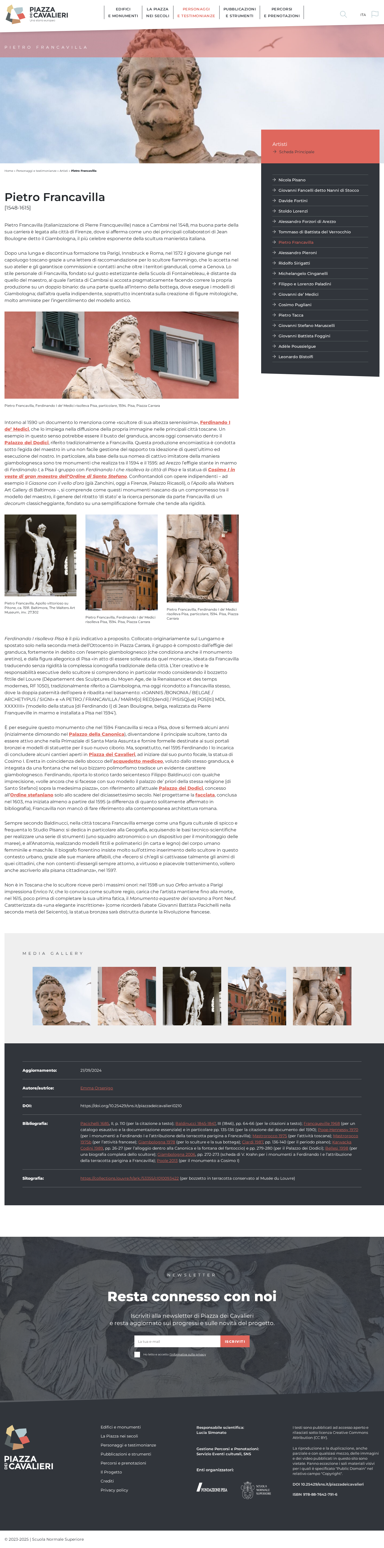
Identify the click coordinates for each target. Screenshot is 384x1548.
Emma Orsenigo (96, 1088)
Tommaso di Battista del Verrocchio (315, 231)
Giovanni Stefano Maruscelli (307, 325)
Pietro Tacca (291, 315)
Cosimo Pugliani (295, 304)
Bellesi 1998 (336, 1148)
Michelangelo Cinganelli (303, 273)
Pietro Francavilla (296, 242)
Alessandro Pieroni (298, 252)
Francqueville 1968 (322, 1123)
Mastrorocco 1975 (269, 1135)
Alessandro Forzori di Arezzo (307, 221)
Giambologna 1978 (156, 1142)
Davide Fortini (293, 200)
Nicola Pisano (292, 179)
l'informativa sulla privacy (188, 1354)
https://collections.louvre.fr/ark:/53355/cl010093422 (129, 1178)
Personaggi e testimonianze (196, 12)
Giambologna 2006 (176, 1154)
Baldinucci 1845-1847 (195, 1123)
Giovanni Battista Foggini (304, 336)
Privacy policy (114, 1490)
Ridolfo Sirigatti (294, 263)
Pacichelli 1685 (94, 1123)
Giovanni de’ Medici (299, 294)
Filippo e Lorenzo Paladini (305, 283)
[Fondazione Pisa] (211, 1487)
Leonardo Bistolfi (296, 356)
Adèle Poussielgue (297, 346)
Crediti (107, 1481)
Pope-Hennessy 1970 (338, 1129)
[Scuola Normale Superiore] (256, 1489)
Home (8, 171)
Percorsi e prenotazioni (282, 12)
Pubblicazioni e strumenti (239, 12)
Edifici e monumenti (123, 12)
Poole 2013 (167, 1160)
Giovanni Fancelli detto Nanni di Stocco (319, 190)
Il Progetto (111, 1472)
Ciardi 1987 (252, 1142)
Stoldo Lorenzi (293, 211)
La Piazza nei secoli (157, 12)
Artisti (64, 171)
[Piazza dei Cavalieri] (37, 14)
